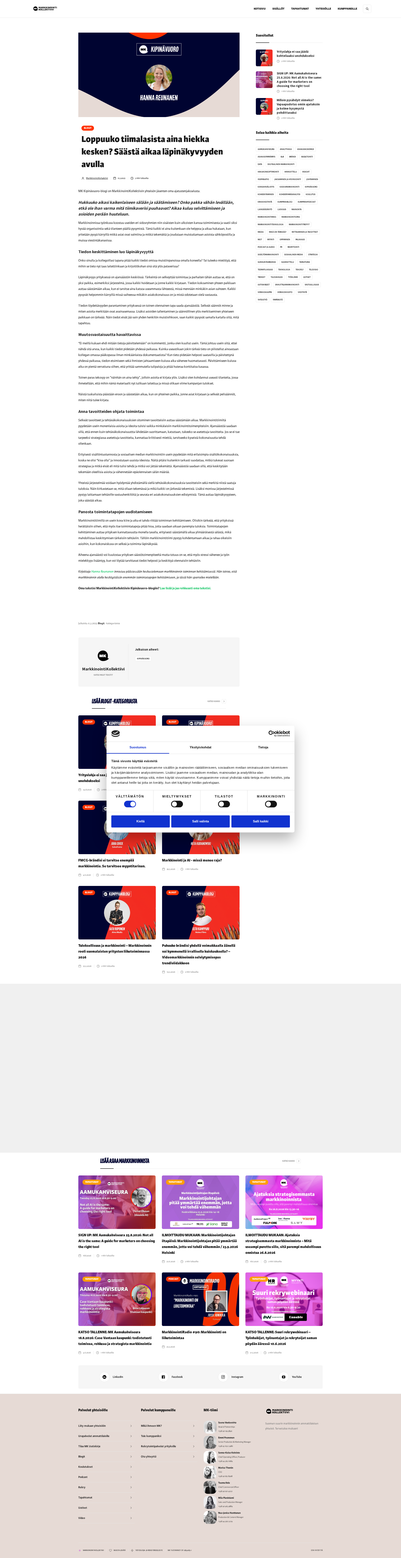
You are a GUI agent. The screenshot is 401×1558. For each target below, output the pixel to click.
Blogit (87, 128)
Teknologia (284, 269)
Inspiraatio (263, 179)
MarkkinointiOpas (291, 217)
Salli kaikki (260, 821)
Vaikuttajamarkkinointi (287, 284)
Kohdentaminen (266, 194)
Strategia (313, 254)
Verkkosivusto (284, 292)
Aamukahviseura (266, 149)
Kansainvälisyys (266, 187)
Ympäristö (278, 300)
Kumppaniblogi (285, 202)
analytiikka (286, 149)
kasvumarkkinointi (289, 187)
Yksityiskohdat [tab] (200, 747)
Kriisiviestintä (265, 202)
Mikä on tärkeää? (277, 232)
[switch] (177, 804)
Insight (306, 172)
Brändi (292, 157)
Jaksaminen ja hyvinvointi (287, 179)
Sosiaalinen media (293, 254)
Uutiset (307, 277)
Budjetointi (307, 157)
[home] (45, 9)
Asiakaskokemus (305, 149)
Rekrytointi (293, 247)
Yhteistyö (262, 300)
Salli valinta (200, 821)
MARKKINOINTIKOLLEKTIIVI (93, 1550)
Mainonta (297, 209)
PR (281, 247)
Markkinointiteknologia (270, 224)
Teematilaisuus (265, 269)
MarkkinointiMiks (267, 217)
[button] (278, 9)
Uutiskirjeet (264, 284)
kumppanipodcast (307, 202)
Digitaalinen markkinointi (281, 164)
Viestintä (302, 292)
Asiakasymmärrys (266, 157)
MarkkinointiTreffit (299, 224)
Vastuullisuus (312, 284)
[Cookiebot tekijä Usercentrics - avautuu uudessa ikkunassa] (271, 733)
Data (260, 164)
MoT (260, 239)
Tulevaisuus (277, 277)
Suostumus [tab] (137, 747)
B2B (282, 157)
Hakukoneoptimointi (268, 172)
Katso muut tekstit (103, 675)
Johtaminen (312, 179)
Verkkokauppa (265, 292)
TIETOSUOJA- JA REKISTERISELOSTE (148, 1550)
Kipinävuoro (143, 658)
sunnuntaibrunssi (267, 262)
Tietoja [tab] (263, 747)
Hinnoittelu (290, 172)
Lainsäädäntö (265, 209)
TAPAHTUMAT (300, 9)
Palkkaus (300, 239)
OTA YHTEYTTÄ (317, 1550)
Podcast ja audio (266, 247)
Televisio (313, 269)
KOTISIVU (260, 9)
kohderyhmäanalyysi (289, 194)
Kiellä (140, 821)
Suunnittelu (287, 262)
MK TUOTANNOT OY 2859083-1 (180, 1550)
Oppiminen (285, 239)
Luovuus (282, 209)
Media (261, 232)
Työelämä (293, 277)
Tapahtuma (304, 262)
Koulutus (310, 194)
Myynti (270, 239)
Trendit (261, 277)
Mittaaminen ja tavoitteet (305, 232)
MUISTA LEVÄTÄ (120, 1550)
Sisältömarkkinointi (268, 254)
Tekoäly (299, 269)
